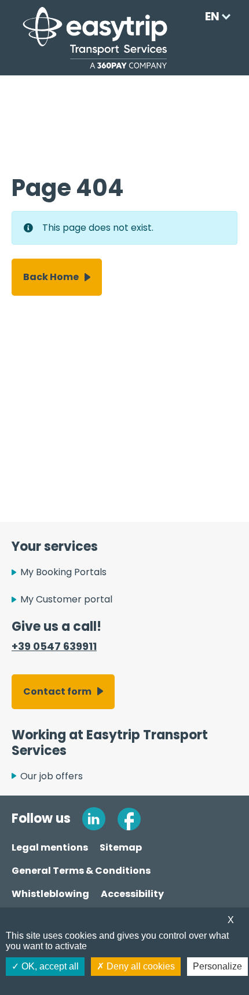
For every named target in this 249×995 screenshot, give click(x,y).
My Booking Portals (63, 572)
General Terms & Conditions (81, 870)
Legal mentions (50, 847)
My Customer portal (66, 599)
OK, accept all (49, 966)
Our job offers (51, 776)
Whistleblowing (50, 893)
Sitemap (121, 847)
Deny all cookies (139, 966)
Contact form (57, 691)
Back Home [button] (51, 277)
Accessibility (132, 893)
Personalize (217, 966)
